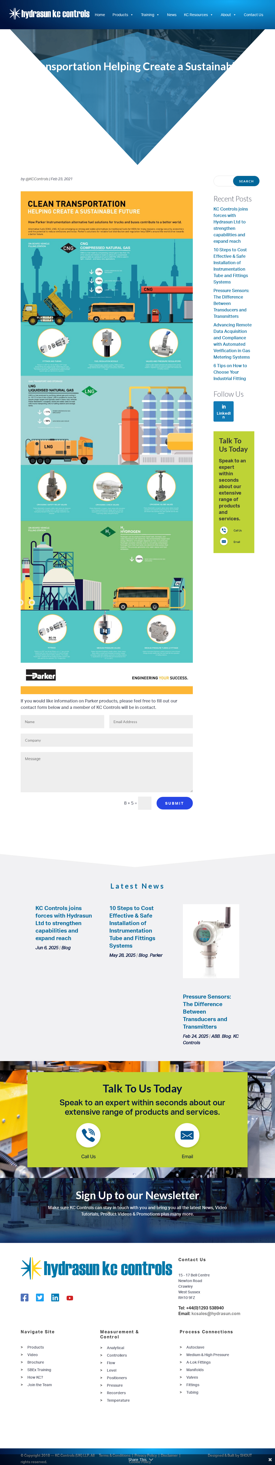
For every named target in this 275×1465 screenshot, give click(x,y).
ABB (215, 1036)
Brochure (35, 1362)
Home (100, 14)
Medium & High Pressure (207, 1354)
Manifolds (195, 1369)
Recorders (116, 1392)
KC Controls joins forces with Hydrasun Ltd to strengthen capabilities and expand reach (63, 922)
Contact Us (253, 14)
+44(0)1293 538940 (205, 1308)
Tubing (192, 1392)
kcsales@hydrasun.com (215, 1313)
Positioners (117, 1377)
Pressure (115, 1385)
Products (120, 14)
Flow (111, 1362)
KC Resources (196, 14)
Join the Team (39, 1384)
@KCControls (37, 178)
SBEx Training (39, 1369)
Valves (192, 1377)
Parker (156, 955)
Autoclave (195, 1347)
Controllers (117, 1355)
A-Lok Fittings (198, 1362)
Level (111, 1370)
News (171, 14)
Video (32, 1354)
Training (147, 14)
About (226, 14)
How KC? (35, 1377)
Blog (66, 947)
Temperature (118, 1400)
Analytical (115, 1347)
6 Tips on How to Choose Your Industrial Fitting (230, 372)
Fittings (192, 1384)
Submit (174, 803)
